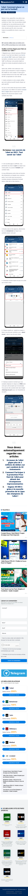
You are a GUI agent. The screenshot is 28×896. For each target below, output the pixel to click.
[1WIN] (7, 874)
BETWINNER (19, 584)
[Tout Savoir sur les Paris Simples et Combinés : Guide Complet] (14, 577)
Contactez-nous (18, 891)
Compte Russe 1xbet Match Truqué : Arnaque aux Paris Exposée (13, 534)
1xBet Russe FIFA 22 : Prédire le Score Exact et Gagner (13, 786)
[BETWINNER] (7, 856)
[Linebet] (7, 820)
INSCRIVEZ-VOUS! (14, 695)
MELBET (9, 586)
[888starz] (7, 836)
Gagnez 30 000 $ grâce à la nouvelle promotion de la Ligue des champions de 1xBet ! (15, 491)
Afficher (11, 37)
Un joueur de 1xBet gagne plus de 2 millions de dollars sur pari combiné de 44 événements (15, 465)
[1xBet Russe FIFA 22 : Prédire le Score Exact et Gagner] (14, 549)
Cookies (20, 893)
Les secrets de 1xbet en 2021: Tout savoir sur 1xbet (15, 152)
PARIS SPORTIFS (11, 12)
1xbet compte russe (10, 530)
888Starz (13, 584)
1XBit (21, 821)
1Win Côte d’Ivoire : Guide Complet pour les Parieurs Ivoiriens (13, 776)
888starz (7, 838)
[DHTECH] (7, 1)
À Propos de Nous (10, 891)
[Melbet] (21, 856)
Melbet (21, 857)
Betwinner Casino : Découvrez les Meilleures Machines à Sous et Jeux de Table (13, 781)
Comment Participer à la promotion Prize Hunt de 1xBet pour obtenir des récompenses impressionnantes (15, 478)
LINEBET (3, 586)
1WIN (3, 584)
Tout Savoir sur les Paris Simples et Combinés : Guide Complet (13, 590)
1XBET (3, 12)
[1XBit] (21, 820)
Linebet (7, 821)
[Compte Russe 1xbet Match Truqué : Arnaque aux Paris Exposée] (14, 521)
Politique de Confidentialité (11, 893)
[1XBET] (21, 836)
